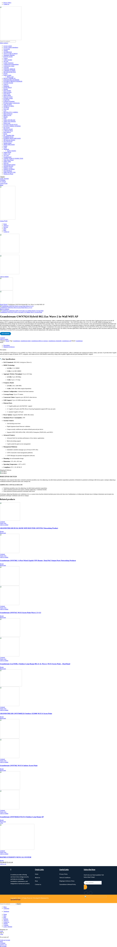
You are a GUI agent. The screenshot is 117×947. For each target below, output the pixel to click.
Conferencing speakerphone (11, 64)
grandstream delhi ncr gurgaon (39, 341)
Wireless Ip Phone (8, 174)
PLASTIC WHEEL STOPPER (12, 126)
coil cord (5, 61)
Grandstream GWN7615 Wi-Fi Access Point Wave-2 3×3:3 (16, 307)
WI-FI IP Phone (7, 171)
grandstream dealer (26, 341)
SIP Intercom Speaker (9, 140)
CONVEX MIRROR (9, 69)
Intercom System (8, 96)
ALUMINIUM (7, 52)
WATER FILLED (8, 166)
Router (5, 134)
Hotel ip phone (7, 92)
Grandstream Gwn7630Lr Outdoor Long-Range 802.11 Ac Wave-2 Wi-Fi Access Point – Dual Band (35, 664)
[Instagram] (90, 893)
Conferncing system (8, 66)
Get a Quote (5, 333)
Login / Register (7, 926)
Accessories (6, 49)
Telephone (6, 149)
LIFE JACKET (7, 104)
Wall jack (5, 163)
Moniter (5, 117)
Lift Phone (6, 107)
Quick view (3, 523)
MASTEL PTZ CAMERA (10, 112)
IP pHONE (6, 100)
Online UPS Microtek (9, 120)
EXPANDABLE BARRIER (11, 80)
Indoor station (7, 95)
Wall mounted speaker (9, 164)
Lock (4, 110)
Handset (5, 89)
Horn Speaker (7, 90)
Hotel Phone (6, 93)
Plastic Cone (6, 123)
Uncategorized (7, 157)
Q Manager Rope (8, 130)
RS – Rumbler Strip (8, 135)
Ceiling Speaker (7, 59)
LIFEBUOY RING (8, 106)
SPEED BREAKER (9, 144)
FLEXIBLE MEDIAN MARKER (12, 81)
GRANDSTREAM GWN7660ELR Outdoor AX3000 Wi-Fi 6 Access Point (26, 713)
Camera (5, 58)
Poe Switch (6, 127)
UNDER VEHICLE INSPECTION (13, 158)
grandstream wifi (66, 341)
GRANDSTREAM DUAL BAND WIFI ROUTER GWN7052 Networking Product (29, 528)
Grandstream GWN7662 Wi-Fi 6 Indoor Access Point (18, 765)
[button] (3, 864)
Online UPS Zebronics (9, 121)
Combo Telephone (8, 63)
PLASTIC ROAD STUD (10, 124)
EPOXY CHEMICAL (9, 78)
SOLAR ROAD (7, 141)
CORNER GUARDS (9, 70)
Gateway (5, 84)
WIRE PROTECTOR (9, 172)
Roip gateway (7, 132)
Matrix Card (10, 76)
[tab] (60, 345)
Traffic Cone (6, 154)
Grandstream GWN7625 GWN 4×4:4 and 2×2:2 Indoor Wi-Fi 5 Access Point (21, 312)
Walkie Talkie (7, 161)
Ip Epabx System (8, 98)
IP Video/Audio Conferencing (11, 103)
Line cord (6, 109)
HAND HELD (7, 87)
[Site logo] (10, 39)
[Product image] (9, 604)
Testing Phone (7, 152)
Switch (5, 146)
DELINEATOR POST (9, 72)
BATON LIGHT (8, 56)
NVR (4, 118)
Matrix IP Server (7, 113)
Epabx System (7, 75)
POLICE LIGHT (8, 129)
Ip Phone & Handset (8, 101)
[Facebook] (86, 893)
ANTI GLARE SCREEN (10, 53)
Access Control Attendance (10, 47)
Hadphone (6, 86)
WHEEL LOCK (7, 167)
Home (2, 304)
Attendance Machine (9, 55)
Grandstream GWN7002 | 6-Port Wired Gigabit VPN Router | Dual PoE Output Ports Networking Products (38, 560)
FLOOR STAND (8, 83)
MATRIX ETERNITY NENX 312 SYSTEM (15, 857)
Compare (5, 925)
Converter (6, 67)
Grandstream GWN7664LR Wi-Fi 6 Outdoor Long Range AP (22, 817)
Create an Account (5, 940)
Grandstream (16, 341)
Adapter (5, 50)
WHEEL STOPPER (9, 169)
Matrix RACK (7, 115)
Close (1, 931)
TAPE (5, 147)
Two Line (6, 155)
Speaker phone (7, 143)
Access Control (7, 46)
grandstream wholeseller (54, 341)
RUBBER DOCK (8, 137)
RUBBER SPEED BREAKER (12, 138)
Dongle (5, 73)
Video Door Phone (8, 160)
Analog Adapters (11, 150)
